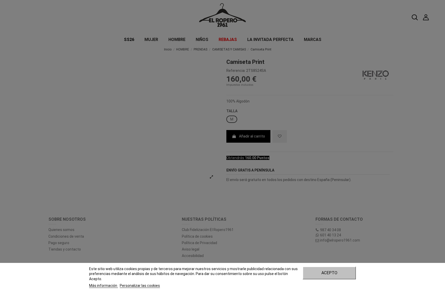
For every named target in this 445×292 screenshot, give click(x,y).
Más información (103, 286)
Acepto (329, 272)
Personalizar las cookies (140, 286)
